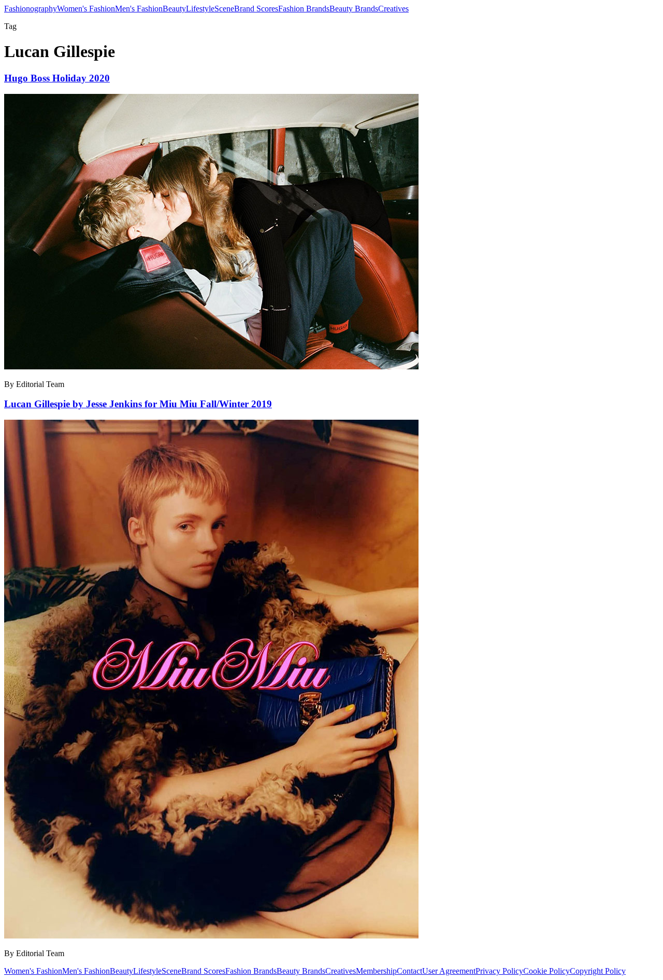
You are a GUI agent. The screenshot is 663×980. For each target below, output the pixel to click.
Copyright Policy (598, 971)
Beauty (174, 8)
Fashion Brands (303, 8)
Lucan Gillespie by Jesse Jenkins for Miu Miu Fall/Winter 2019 (138, 403)
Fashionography (30, 8)
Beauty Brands (353, 8)
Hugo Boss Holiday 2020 (57, 78)
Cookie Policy (546, 971)
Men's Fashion (139, 8)
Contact (409, 971)
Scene (224, 8)
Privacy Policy (499, 971)
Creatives (393, 8)
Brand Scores (256, 8)
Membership (376, 971)
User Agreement (448, 971)
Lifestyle (200, 8)
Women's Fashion (86, 8)
